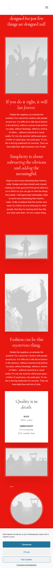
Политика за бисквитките (27, 565)
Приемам (26, 544)
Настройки (26, 559)
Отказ (27, 552)
